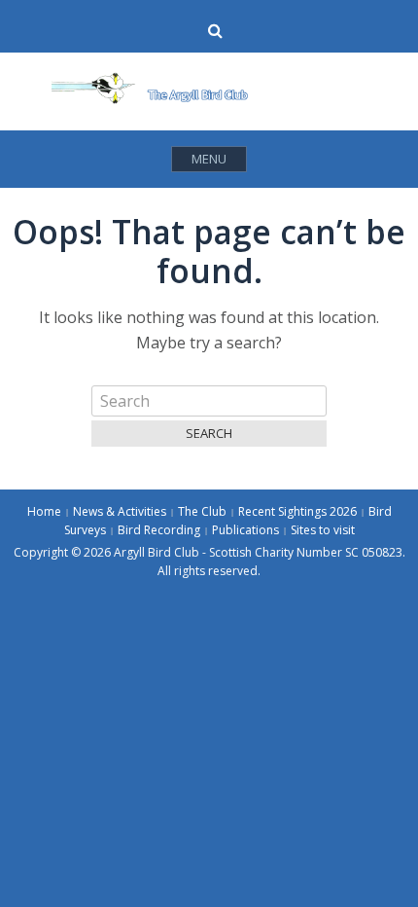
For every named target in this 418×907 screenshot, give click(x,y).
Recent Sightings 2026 (297, 511)
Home (44, 511)
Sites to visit (323, 530)
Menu (209, 158)
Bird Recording (159, 530)
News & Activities (119, 511)
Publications (245, 530)
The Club (202, 511)
